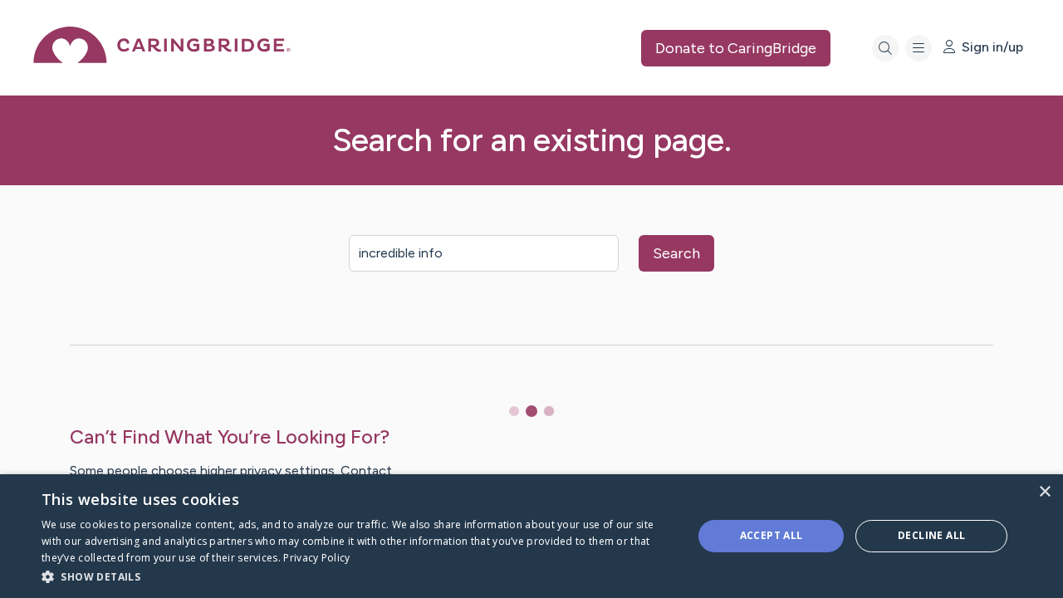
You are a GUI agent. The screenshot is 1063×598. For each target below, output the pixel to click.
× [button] (1044, 492)
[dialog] (531, 536)
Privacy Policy (316, 558)
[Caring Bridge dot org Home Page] (162, 58)
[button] (358, 576)
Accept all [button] (771, 535)
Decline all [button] (931, 535)
